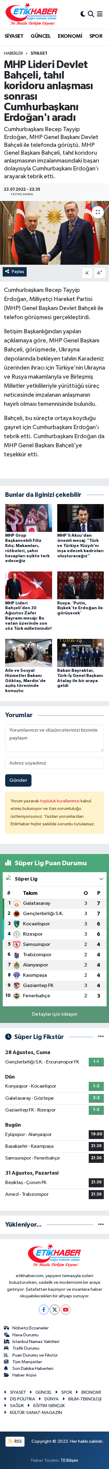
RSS (18, 1441)
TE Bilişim (69, 1460)
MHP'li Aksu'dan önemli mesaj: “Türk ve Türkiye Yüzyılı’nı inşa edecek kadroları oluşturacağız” (80, 545)
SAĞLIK (17, 1405)
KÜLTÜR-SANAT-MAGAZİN (36, 1412)
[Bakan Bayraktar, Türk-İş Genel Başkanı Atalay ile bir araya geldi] (80, 652)
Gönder (18, 780)
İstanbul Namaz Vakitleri (35, 1341)
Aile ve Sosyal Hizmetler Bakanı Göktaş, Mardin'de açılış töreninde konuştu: (25, 680)
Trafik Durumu (25, 1348)
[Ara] (91, 14)
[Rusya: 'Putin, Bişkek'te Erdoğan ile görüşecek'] (80, 585)
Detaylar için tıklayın (54, 1014)
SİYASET (14, 36)
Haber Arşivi (24, 1375)
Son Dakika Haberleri (32, 1368)
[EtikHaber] (31, 14)
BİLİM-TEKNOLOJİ (84, 1399)
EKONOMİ (70, 36)
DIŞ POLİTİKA (22, 1399)
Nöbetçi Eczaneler (30, 1328)
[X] (55, 1310)
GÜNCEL (41, 36)
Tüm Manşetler (27, 1362)
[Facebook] (44, 1310)
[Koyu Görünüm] (83, 14)
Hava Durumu (25, 1335)
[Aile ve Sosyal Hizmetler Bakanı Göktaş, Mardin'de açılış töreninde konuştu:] (28, 652)
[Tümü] (101, 1224)
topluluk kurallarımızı (60, 801)
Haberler (13, 53)
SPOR (96, 36)
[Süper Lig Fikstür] (101, 1037)
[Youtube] (66, 1310)
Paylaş (18, 271)
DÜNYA (52, 1399)
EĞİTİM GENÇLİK (49, 1405)
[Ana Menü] (100, 14)
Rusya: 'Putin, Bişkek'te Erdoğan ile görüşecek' (80, 608)
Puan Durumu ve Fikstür (35, 1355)
